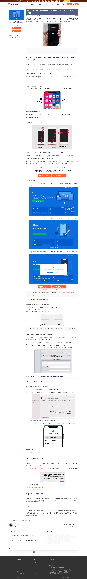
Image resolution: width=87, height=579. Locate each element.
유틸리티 (58, 4)
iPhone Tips (60, 540)
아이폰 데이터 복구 (19, 567)
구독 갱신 (35, 573)
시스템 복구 (32, 4)
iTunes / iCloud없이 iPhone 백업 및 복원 (35, 454)
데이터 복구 (45, 4)
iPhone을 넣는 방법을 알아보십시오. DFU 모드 (39, 468)
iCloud (55, 540)
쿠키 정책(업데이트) (37, 569)
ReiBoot (54, 156)
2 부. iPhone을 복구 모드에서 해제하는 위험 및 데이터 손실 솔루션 (41, 51)
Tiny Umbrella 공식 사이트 (34, 342)
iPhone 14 (60, 536)
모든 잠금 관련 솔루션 (20, 573)
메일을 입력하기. (56, 562)
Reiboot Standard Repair (64, 292)
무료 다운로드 (17, 27)
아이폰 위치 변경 (19, 571)
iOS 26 (62, 534)
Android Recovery (59, 538)
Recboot (28, 302)
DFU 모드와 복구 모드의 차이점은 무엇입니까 (36, 487)
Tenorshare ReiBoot (41, 513)
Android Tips (67, 540)
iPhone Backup (67, 538)
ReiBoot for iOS (17, 21)
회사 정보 (35, 562)
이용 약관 (35, 567)
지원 (64, 4)
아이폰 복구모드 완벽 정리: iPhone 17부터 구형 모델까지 (24, 535)
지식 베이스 (18, 562)
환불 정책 (35, 571)
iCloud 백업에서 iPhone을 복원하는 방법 (35, 452)
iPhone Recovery (57, 542)
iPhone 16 (67, 534)
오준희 (28, 15)
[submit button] (62, 562)
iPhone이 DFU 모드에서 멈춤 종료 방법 (35, 489)
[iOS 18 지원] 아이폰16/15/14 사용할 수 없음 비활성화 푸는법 (25, 540)
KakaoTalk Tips (67, 536)
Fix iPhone (42, 15)
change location (51, 538)
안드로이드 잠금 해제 (19, 566)
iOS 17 (55, 536)
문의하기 (35, 564)
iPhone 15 (49, 536)
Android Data (50, 534)
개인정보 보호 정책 (36, 566)
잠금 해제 (39, 4)
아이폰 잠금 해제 (19, 564)
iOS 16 (73, 536)
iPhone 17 (56, 534)
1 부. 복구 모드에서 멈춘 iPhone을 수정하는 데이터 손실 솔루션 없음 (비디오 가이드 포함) (46, 49)
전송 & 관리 (52, 4)
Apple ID (49, 540)
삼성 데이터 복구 (19, 569)
